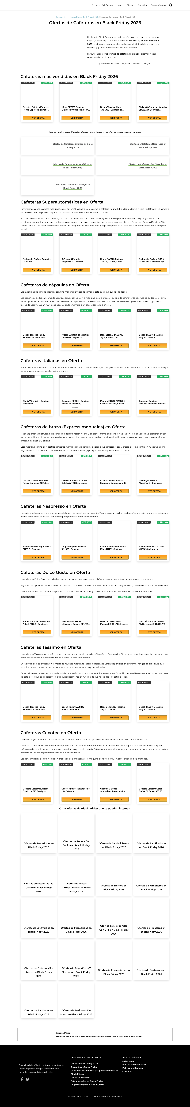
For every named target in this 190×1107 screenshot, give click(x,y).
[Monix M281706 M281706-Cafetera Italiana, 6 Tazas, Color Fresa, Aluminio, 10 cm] (114, 389)
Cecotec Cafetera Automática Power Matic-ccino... (112, 790)
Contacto (127, 1071)
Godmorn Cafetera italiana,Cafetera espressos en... (152, 402)
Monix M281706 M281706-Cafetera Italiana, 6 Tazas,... (113, 402)
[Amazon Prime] (47, 114)
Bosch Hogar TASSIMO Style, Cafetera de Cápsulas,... (111, 336)
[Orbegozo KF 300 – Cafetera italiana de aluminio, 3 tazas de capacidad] (76, 389)
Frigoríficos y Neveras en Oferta (87, 1084)
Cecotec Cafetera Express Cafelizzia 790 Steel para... (74, 481)
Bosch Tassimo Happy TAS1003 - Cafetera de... (112, 108)
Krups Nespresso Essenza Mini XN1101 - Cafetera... (113, 548)
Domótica (142, 5)
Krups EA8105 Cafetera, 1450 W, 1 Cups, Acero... (112, 260)
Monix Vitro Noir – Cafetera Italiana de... (36, 402)
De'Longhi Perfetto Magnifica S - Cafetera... (73, 260)
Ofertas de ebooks (80, 1077)
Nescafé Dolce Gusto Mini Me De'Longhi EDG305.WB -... (152, 622)
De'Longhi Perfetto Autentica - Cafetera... (37, 260)
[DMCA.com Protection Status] (128, 1081)
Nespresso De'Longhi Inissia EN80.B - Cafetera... (37, 548)
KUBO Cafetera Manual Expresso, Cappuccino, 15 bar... (113, 481)
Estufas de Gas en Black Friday (87, 1081)
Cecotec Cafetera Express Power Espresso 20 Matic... (36, 108)
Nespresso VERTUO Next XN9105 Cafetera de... (151, 548)
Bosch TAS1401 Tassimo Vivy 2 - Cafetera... (151, 708)
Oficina (130, 5)
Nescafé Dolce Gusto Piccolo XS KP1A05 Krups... (114, 622)
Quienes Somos (158, 5)
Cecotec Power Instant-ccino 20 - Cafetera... (76, 790)
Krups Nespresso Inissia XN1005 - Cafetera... (74, 548)
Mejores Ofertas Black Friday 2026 (83, 17)
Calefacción (107, 5)
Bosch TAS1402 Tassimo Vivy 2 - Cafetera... (151, 336)
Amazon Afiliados (131, 1057)
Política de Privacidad (134, 1064)
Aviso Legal (128, 1061)
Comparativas (61, 17)
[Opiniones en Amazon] (67, 407)
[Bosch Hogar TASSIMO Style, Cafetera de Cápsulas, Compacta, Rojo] (114, 322)
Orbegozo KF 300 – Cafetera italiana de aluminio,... (75, 402)
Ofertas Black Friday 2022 (84, 1063)
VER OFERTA (38, 118)
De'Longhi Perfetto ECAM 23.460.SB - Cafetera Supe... (152, 260)
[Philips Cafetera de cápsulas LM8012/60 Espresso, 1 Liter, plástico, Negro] (153, 95)
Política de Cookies (132, 1068)
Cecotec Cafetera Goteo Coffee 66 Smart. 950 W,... (151, 790)
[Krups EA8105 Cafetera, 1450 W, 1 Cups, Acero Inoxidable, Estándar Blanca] (114, 247)
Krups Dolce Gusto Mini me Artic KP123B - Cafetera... (36, 622)
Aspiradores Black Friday (84, 1067)
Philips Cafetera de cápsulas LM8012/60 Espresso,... (153, 108)
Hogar (120, 5)
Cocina (95, 5)
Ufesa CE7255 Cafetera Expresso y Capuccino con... (76, 108)
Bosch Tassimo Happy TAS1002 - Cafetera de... (34, 336)
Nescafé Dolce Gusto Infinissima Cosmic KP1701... (76, 622)
